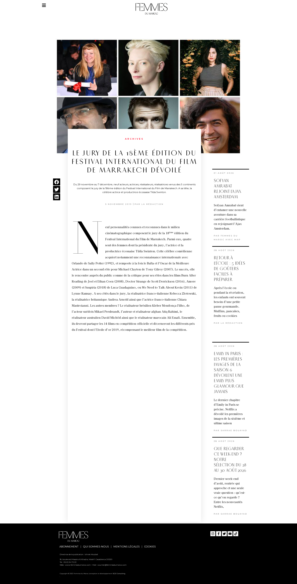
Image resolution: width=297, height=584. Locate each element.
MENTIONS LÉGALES (126, 546)
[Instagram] (212, 533)
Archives (134, 138)
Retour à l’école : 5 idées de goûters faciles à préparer (229, 268)
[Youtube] (230, 533)
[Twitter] (224, 533)
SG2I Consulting (119, 574)
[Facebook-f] (218, 533)
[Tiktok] (235, 533)
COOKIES (150, 546)
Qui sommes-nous (96, 546)
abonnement (69, 546)
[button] (56, 181)
